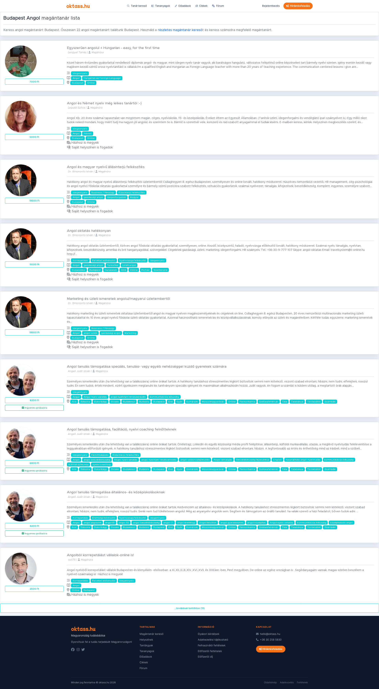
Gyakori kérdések (208, 633)
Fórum (220, 5)
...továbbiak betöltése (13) (189, 608)
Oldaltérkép (270, 682)
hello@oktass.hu (269, 633)
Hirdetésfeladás (300, 5)
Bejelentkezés (271, 5)
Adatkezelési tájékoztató (213, 639)
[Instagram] (78, 649)
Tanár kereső (138, 5)
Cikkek (203, 5)
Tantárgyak (146, 645)
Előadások (184, 5)
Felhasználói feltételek (211, 645)
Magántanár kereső (151, 633)
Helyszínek (146, 639)
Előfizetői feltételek (210, 651)
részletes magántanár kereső (180, 30)
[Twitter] (83, 649)
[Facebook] (73, 649)
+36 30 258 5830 (270, 639)
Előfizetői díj (205, 656)
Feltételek (302, 682)
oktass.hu (78, 6)
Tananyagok (162, 5)
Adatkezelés (287, 682)
